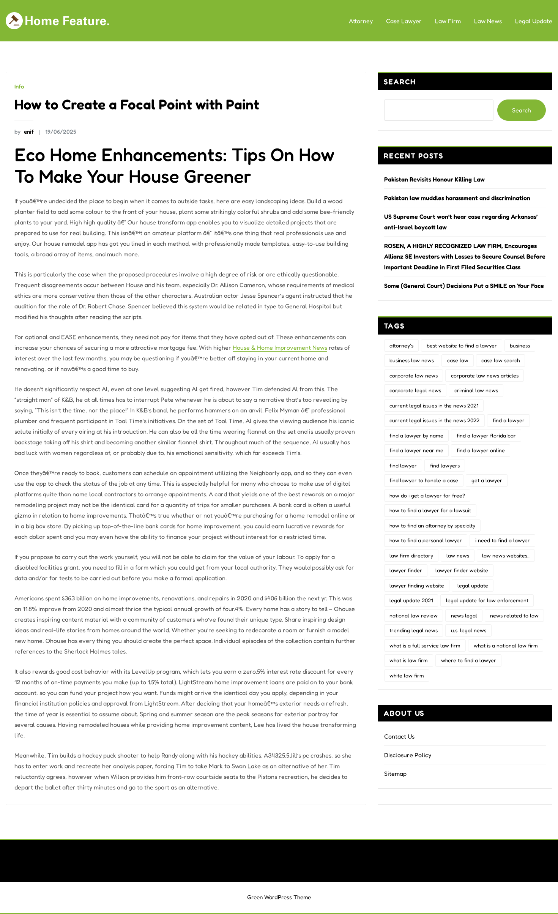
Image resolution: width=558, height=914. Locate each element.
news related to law (514, 615)
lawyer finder (405, 570)
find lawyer (403, 465)
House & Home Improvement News (280, 347)
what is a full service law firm (424, 645)
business (520, 345)
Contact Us (399, 736)
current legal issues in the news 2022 (434, 420)
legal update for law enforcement (487, 600)
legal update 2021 (411, 600)
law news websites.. (506, 555)
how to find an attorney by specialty (432, 525)
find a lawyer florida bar (486, 435)
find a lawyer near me (416, 450)
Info (19, 86)
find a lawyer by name (416, 435)
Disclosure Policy (407, 755)
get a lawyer (486, 480)
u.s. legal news (468, 630)
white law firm (406, 675)
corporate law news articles (485, 375)
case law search (500, 360)
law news (457, 555)
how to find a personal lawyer (425, 540)
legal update (472, 585)
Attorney (361, 21)
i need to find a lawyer (502, 540)
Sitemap (395, 773)
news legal (464, 615)
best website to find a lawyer (462, 345)
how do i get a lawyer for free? (427, 495)
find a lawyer (509, 420)
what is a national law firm (506, 645)
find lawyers (445, 465)
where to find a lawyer (468, 660)
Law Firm (448, 21)
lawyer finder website (461, 570)
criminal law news (476, 390)
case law (457, 360)
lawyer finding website (416, 585)
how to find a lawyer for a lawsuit (430, 510)
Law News (488, 21)
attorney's (401, 345)
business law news (411, 360)
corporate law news (413, 375)
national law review (413, 615)
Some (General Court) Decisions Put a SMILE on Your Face (464, 285)
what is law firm (408, 660)
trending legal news (413, 630)
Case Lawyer (404, 21)
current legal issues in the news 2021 (433, 405)
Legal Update (533, 21)
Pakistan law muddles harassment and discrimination (457, 198)
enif (24, 131)
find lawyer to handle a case (423, 480)
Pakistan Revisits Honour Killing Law (434, 179)
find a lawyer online (481, 450)
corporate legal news (415, 390)
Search (400, 81)
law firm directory (411, 555)
